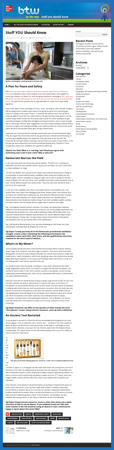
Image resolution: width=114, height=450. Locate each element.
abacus (28, 414)
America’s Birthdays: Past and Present (89, 51)
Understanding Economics (85, 114)
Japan (52, 418)
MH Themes (36, 445)
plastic (10, 423)
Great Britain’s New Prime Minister (88, 49)
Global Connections (83, 94)
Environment (12, 418)
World (78, 124)
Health (78, 99)
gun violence (41, 418)
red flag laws (22, 423)
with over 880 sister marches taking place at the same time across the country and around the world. (39, 99)
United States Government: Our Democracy (91, 119)
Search (78, 31)
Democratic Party (42, 414)
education (57, 414)
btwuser (25, 38)
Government (80, 96)
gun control (27, 418)
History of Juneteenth (83, 54)
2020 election (16, 414)
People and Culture (83, 101)
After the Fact (58, 25)
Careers (71, 25)
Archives (79, 65)
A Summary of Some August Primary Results (92, 46)
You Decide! (80, 134)
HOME (7, 25)
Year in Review (81, 131)
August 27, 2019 (14, 38)
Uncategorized (81, 111)
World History (81, 126)
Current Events (81, 84)
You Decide (46, 25)
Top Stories (80, 109)
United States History (83, 121)
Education (79, 89)
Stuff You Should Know (39, 38)
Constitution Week (82, 81)
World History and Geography (86, 129)
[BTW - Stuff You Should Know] (57, 21)
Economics (80, 86)
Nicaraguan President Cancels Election (89, 44)
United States (81, 116)
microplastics (63, 418)
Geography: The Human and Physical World (91, 91)
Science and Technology (84, 104)
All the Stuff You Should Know (26, 25)
